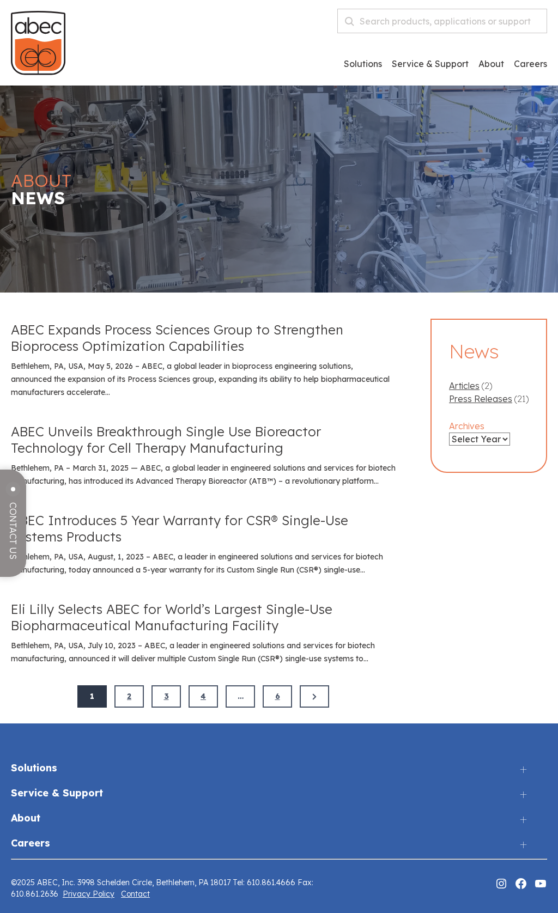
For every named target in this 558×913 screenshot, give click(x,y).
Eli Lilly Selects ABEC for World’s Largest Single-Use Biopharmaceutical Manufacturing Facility (171, 617)
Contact (135, 894)
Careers (30, 843)
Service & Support (430, 64)
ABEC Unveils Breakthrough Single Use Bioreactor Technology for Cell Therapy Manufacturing (166, 439)
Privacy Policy (88, 894)
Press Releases (480, 398)
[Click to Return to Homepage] (38, 71)
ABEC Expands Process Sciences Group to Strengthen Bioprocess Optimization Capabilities (177, 337)
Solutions (363, 64)
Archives (466, 426)
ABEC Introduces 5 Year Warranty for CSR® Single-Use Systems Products (179, 528)
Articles (464, 385)
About (491, 64)
